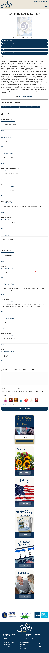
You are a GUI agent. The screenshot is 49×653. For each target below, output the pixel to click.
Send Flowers (8, 49)
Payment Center (24, 649)
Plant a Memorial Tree (9, 53)
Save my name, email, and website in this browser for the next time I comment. (22, 391)
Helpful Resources (24, 642)
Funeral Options (6, 644)
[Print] (2, 57)
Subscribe (24, 441)
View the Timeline (9, 107)
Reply (2, 130)
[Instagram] (40, 646)
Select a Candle (7, 395)
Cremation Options (7, 646)
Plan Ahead (5, 649)
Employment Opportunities (26, 646)
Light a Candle (8, 40)
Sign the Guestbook (9, 46)
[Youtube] (41, 643)
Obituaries (22, 644)
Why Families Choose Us (8, 642)
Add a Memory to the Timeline (12, 43)
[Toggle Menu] (46, 6)
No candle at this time (10, 404)
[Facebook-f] (40, 643)
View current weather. (25, 96)
